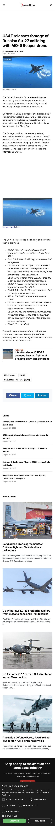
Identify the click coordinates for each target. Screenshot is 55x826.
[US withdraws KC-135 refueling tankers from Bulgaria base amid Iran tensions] (27, 587)
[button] (4, 5)
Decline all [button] (40, 821)
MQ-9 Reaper (9, 375)
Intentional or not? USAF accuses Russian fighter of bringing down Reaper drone (32, 355)
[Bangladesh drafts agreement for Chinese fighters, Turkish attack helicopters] (27, 520)
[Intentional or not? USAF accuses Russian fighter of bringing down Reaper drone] (8, 354)
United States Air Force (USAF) (17, 380)
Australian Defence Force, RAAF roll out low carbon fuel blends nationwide (26, 739)
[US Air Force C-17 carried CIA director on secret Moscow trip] (27, 651)
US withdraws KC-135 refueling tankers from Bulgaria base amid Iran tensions (26, 612)
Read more (6, 795)
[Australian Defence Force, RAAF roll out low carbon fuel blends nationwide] (27, 714)
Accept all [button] (14, 821)
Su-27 (22, 375)
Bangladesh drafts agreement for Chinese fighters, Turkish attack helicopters (23, 547)
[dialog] (27, 804)
